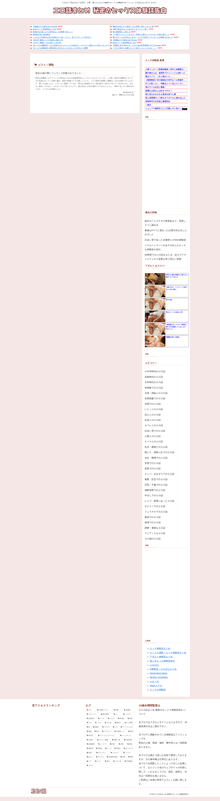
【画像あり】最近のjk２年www (45, 26)
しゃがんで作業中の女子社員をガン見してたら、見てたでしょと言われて (62, 37)
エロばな (154, 665)
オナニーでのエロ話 (155, 506)
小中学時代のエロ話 (155, 371)
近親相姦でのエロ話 (155, 398)
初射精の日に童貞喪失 (41, 34)
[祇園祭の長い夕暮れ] (155, 341)
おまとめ (154, 681)
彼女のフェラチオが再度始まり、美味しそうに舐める (165, 223)
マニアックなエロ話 (155, 533)
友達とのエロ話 (153, 420)
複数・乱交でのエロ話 (156, 479)
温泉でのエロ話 (153, 468)
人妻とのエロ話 (153, 436)
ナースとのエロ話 (154, 441)
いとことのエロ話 (154, 409)
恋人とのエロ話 (153, 414)
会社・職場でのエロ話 (156, 458)
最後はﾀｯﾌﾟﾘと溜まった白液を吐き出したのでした (166, 232)
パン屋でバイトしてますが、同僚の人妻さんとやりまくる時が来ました (141, 34)
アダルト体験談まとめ (161, 656)
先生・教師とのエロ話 (156, 447)
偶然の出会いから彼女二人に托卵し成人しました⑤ (133, 26)
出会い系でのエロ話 (155, 431)
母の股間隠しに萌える (121, 32)
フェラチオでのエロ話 (156, 511)
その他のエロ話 (153, 538)
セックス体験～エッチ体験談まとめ (168, 652)
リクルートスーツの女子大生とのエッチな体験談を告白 (165, 247)
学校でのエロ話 (153, 463)
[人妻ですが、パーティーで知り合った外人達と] (155, 291)
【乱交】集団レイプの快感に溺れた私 (48, 40)
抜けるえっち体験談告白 (162, 661)
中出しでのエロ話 (154, 495)
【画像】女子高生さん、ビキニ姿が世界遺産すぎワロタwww (137, 45)
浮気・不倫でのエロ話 (156, 485)
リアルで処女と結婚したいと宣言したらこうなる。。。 (135, 48)
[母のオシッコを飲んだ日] (155, 316)
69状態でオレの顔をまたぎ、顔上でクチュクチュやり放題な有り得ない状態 (165, 257)
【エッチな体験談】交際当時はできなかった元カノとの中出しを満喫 (60, 48)
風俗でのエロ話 (153, 517)
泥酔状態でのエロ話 (155, 490)
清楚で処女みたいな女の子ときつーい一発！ (130, 29)
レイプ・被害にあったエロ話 (159, 501)
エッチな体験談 (158, 689)
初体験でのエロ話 (154, 387)
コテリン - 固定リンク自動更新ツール (184, 109)
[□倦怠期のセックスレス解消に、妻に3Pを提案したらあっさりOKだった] (155, 329)
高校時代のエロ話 (154, 377)
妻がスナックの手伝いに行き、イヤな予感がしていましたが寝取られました (143, 37)
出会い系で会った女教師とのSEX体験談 (165, 240)
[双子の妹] (155, 304)
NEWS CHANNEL (159, 677)
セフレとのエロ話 (154, 425)
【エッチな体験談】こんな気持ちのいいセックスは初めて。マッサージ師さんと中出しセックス (71, 45)
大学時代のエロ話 (154, 382)
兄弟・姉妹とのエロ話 (156, 393)
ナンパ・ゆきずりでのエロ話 (159, 474)
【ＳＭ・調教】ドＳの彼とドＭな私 (47, 43)
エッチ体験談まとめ (160, 648)
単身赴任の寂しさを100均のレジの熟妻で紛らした (53, 32)
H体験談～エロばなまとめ (163, 669)
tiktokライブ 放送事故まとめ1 (44, 29)
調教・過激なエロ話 (155, 528)
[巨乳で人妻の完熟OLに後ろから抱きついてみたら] (155, 279)
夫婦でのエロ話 (153, 404)
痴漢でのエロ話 (153, 522)
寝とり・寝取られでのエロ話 (159, 452)
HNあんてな (156, 685)
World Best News (158, 673)
